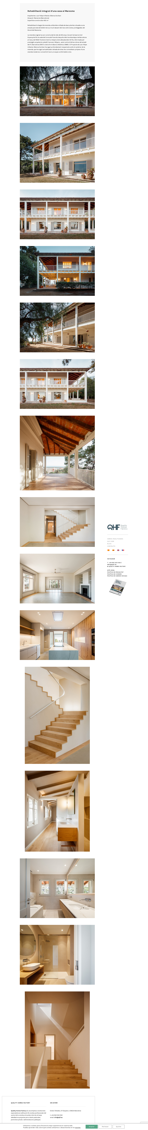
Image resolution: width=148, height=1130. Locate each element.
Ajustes (118, 1127)
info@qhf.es (58, 1117)
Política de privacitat (115, 572)
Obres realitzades (115, 539)
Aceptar (91, 1127)
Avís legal (111, 570)
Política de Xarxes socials (117, 576)
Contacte (111, 546)
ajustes (78, 1127)
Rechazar (105, 1127)
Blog (109, 544)
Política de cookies (114, 574)
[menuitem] (124, 550)
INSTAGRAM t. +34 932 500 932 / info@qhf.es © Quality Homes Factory (116, 562)
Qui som (110, 541)
